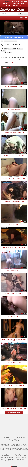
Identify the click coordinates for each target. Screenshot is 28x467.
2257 (13, 459)
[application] (14, 27)
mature (14, 48)
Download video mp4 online (14, 37)
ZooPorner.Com (12, 9)
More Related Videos (14, 412)
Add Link (7, 460)
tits (22, 48)
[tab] (5, 62)
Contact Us (22, 459)
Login (16, 5)
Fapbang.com (15, 3)
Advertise (17, 457)
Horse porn (15, 1)
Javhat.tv (6, 3)
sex (19, 48)
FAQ (2, 457)
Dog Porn (9, 52)
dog (10, 48)
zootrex (3, 50)
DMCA (9, 459)
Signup (9, 5)
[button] (21, 5)
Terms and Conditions (8, 457)
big (6, 48)
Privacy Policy (3, 459)
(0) (6, 41)
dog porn (24, 1)
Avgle (23, 3)
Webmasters (24, 457)
